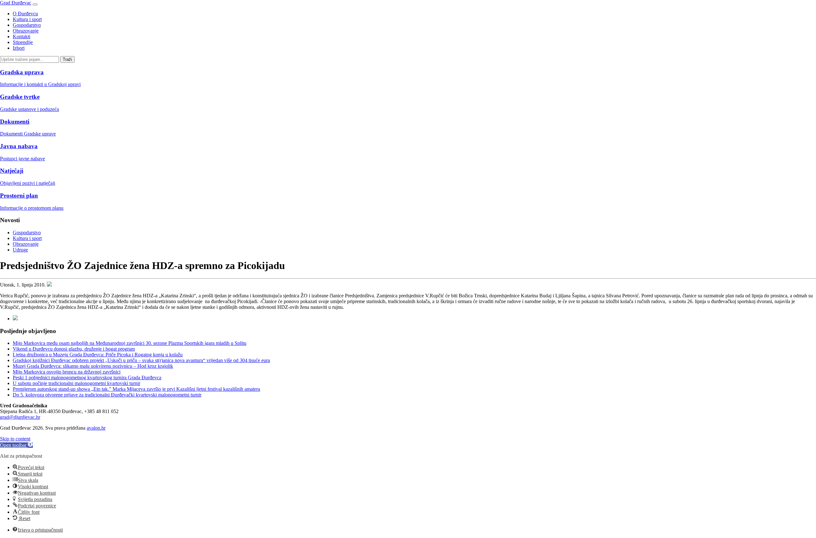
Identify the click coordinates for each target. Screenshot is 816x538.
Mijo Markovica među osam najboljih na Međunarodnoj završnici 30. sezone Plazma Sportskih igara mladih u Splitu (129, 343)
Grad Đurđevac (15, 2)
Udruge (20, 249)
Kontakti (21, 36)
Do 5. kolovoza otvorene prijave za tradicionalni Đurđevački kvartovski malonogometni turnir (107, 394)
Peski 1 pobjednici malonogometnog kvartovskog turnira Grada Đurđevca (87, 377)
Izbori (19, 48)
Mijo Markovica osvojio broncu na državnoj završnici (66, 371)
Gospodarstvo (27, 25)
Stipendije (23, 42)
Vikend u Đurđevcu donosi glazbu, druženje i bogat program (74, 349)
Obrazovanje (26, 30)
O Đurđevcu (25, 13)
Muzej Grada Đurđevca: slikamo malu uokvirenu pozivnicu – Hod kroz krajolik (93, 366)
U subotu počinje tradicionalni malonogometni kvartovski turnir (76, 383)
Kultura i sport (27, 19)
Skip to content (15, 438)
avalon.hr (96, 428)
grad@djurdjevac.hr (20, 417)
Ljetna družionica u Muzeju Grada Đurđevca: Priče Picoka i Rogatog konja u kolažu (98, 354)
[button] (16, 445)
